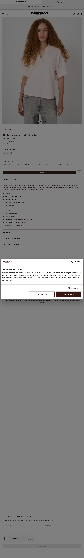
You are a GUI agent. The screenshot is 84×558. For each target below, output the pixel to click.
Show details (73, 288)
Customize (40, 294)
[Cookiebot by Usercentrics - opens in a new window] (73, 262)
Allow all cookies (68, 294)
